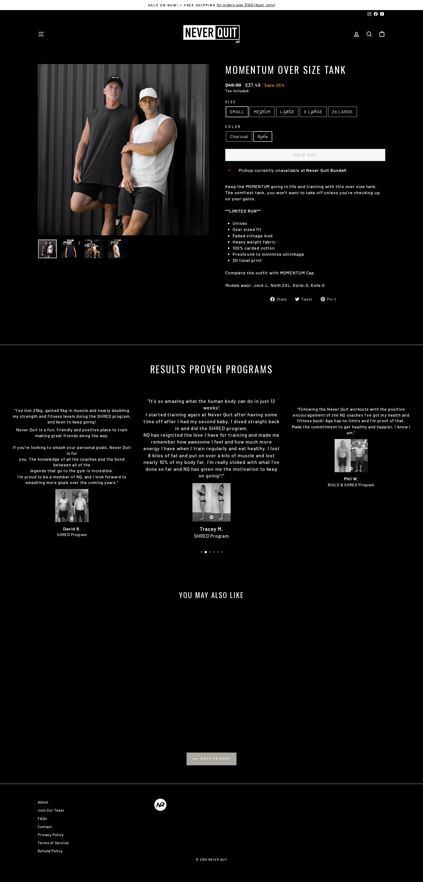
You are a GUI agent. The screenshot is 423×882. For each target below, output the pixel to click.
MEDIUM (262, 111)
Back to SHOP (215, 758)
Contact (45, 826)
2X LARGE (342, 111)
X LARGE (313, 111)
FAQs (42, 818)
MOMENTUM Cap (297, 272)
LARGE (287, 111)
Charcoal (239, 136)
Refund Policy (50, 851)
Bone (263, 136)
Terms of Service (53, 843)
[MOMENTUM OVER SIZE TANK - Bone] (82, 711)
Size (230, 102)
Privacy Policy (51, 834)
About (43, 802)
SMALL (237, 111)
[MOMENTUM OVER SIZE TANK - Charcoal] (75, 711)
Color (233, 127)
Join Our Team (51, 810)
